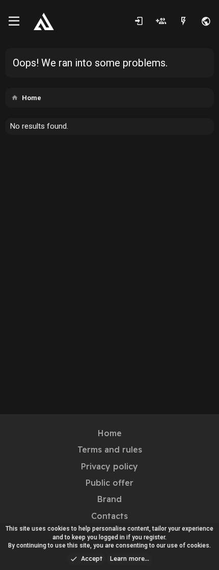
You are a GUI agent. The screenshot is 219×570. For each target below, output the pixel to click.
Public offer (109, 483)
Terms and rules (109, 449)
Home (110, 433)
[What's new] (183, 21)
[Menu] (14, 21)
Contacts (109, 516)
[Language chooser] (206, 21)
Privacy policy (109, 466)
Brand (109, 499)
